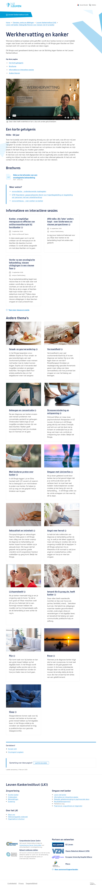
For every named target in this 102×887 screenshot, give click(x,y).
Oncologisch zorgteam (16, 752)
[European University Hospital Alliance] (58, 857)
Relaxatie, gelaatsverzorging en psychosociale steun (71, 799)
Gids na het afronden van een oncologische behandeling (25, 176)
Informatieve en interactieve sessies (21, 69)
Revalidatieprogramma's (62, 801)
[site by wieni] (93, 883)
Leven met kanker (60, 795)
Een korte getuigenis (16, 63)
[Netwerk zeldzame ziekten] (12, 854)
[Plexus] (58, 864)
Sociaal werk (12, 749)
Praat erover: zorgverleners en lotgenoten (68, 806)
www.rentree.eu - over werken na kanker (27, 200)
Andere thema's (14, 73)
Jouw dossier (84, 5)
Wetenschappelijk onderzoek (18, 817)
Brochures (12, 66)
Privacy (21, 883)
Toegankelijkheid (31, 883)
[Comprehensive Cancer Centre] (12, 843)
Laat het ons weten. (41, 763)
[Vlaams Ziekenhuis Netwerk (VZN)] (58, 851)
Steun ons (11, 814)
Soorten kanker (13, 795)
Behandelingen (13, 799)
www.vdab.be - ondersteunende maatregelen (29, 191)
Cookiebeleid (12, 883)
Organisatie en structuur (16, 819)
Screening (11, 801)
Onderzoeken (12, 797)
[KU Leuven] (58, 844)
